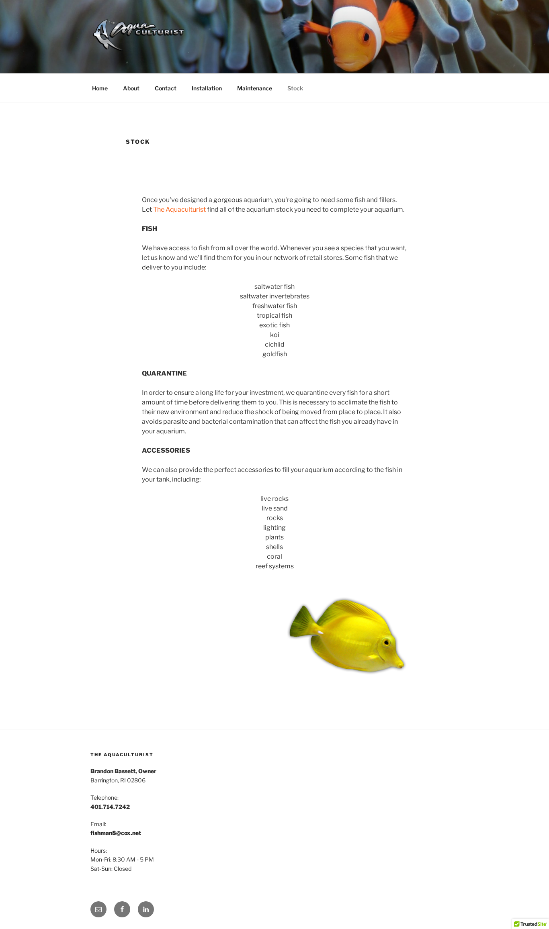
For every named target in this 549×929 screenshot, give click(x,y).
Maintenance (254, 88)
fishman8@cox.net (115, 832)
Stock (295, 88)
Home (100, 88)
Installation (207, 88)
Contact (165, 88)
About (131, 88)
